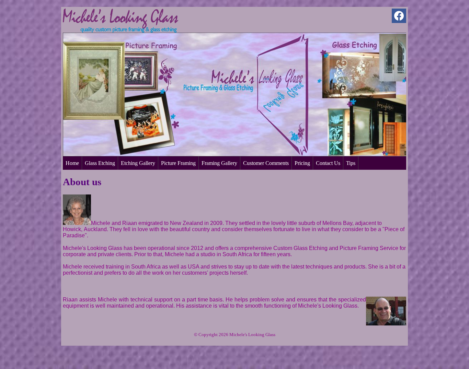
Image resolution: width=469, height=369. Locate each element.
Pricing (302, 163)
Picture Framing (178, 163)
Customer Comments (266, 163)
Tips (350, 163)
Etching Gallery (138, 163)
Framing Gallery (219, 163)
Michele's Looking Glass (252, 334)
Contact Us (328, 163)
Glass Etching (100, 163)
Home (72, 163)
